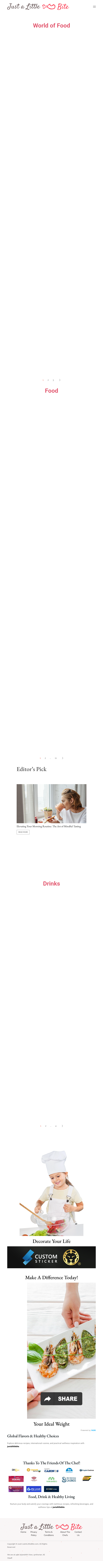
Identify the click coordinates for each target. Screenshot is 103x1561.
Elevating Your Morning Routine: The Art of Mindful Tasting (49, 826)
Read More (23, 832)
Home (23, 1532)
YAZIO (93, 1430)
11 (56, 758)
